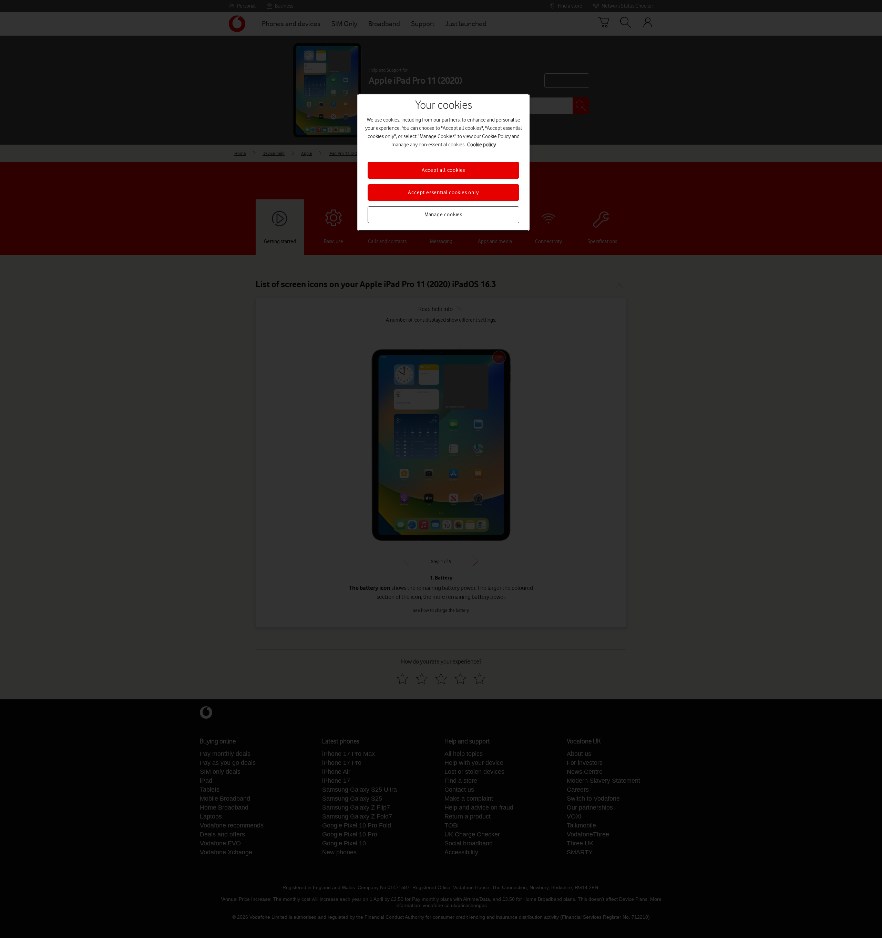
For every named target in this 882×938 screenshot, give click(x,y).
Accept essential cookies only (443, 192)
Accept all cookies (443, 170)
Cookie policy (481, 145)
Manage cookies (443, 214)
